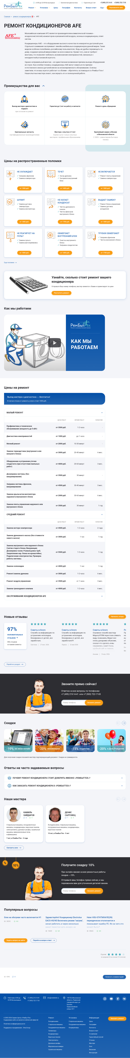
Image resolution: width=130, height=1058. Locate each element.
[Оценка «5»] (123, 954)
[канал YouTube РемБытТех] (111, 999)
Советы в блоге (38, 630)
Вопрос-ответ (91, 8)
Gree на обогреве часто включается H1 (22, 917)
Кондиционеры (53, 1034)
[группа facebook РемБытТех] (118, 999)
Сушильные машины (55, 1049)
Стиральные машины (55, 1024)
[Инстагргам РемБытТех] (105, 999)
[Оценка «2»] (112, 954)
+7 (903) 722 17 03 (34, 1000)
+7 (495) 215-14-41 (70, 694)
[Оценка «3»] (116, 954)
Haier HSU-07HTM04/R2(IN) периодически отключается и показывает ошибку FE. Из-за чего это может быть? (105, 922)
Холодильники (53, 1021)
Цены (56, 8)
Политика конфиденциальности (14, 1024)
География (66, 8)
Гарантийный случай (96, 1037)
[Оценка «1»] (109, 954)
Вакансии (92, 1049)
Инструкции (93, 1052)
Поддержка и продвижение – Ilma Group (17, 1028)
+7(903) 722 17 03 (120, 2)
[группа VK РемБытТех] (124, 999)
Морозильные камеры (55, 1046)
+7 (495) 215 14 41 (34, 998)
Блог (90, 1046)
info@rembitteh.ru (53, 998)
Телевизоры (52, 1031)
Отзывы (92, 1040)
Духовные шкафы (54, 1043)
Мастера (92, 1043)
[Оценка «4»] (120, 954)
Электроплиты (53, 1040)
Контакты (78, 8)
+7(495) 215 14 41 (106, 2)
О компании (93, 1034)
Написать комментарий (114, 977)
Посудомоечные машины (56, 1027)
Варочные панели (54, 1037)
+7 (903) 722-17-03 (92, 694)
